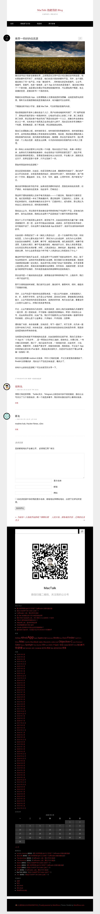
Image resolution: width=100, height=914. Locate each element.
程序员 (44, 648)
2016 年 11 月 (21, 730)
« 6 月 (17, 847)
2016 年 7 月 (21, 732)
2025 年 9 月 (21, 666)
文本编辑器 (38, 648)
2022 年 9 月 (21, 690)
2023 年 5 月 (21, 687)
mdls (56, 642)
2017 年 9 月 (21, 725)
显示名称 (57, 481)
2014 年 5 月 (21, 768)
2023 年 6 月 (21, 685)
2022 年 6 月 (21, 695)
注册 (18, 881)
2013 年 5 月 (21, 796)
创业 (62, 645)
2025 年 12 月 (21, 661)
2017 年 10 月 (21, 723)
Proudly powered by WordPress (49, 905)
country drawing (22, 853)
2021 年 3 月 (21, 709)
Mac (22, 641)
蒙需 (18, 870)
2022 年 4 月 (21, 699)
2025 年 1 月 (21, 673)
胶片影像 (52, 24)
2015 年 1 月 (21, 751)
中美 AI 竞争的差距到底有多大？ (27, 620)
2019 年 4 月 (21, 716)
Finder (71, 637)
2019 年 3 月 (21, 718)
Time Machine (37, 645)
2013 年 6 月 (21, 794)
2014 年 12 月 (21, 754)
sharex (19, 863)
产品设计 (56, 645)
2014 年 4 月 (21, 770)
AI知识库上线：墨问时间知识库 (27, 622)
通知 (52, 648)
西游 (48, 648)
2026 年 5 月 (21, 657)
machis (27, 642)
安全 (75, 645)
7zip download (21, 858)
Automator (50, 638)
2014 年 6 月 (21, 765)
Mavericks (47, 642)
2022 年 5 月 (21, 697)
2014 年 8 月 (21, 763)
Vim (43, 645)
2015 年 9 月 (21, 742)
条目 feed (20, 885)
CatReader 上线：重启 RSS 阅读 (27, 613)
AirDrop (17, 638)
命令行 (71, 645)
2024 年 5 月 (21, 680)
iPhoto (17, 642)
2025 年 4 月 (21, 671)
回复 (16, 403)
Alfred (24, 637)
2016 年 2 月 (21, 735)
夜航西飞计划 (25, 24)
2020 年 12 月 (21, 711)
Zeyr (18, 874)
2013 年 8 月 (21, 789)
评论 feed (20, 888)
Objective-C (66, 641)
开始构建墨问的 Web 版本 (25, 625)
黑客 (64, 648)
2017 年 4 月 (21, 728)
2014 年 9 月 (21, 761)
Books (56, 638)
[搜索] (82, 531)
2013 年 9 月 (21, 787)
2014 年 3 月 (21, 773)
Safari (17, 645)
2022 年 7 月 (21, 692)
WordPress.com (79, 905)
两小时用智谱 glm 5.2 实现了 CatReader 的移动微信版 (34, 608)
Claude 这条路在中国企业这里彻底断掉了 (30, 627)
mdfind (53, 642)
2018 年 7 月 (21, 721)
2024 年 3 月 (21, 683)
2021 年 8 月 (21, 704)
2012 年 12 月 (21, 808)
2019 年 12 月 (21, 714)
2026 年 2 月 (21, 659)
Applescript (42, 638)
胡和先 (18, 386)
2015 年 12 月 (21, 739)
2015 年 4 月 (21, 749)
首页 (12, 24)
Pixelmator (79, 642)
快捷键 (18, 647)
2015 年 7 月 (21, 747)
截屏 (24, 648)
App (30, 637)
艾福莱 (19, 867)
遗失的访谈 (58, 648)
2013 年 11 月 (21, 782)
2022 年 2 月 (21, 702)
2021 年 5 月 (21, 706)
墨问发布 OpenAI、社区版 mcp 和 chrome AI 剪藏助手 (34, 630)
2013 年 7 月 (21, 791)
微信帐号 (81, 645)
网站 (56, 493)
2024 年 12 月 (21, 676)
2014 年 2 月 (21, 775)
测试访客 (20, 856)
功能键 (66, 645)
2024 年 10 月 (21, 678)
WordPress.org (22, 890)
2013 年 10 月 (21, 784)
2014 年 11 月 (21, 756)
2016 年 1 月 (21, 737)
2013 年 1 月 (21, 806)
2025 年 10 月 (21, 664)
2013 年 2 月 (21, 803)
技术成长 (28, 648)
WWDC (50, 645)
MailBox (41, 642)
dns (61, 638)
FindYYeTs (78, 638)
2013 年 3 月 (21, 801)
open (74, 642)
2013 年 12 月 (21, 780)
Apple (35, 638)
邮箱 (56, 487)
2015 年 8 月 (21, 744)
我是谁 (39, 24)
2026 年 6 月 (21, 654)
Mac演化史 (34, 642)
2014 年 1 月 (21, 777)
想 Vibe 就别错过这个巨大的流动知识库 (29, 615)
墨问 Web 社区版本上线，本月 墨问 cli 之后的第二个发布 (35, 618)
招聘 (33, 648)
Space (23, 645)
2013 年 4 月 (21, 799)
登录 (18, 883)
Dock (64, 638)
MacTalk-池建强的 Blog (50, 10)
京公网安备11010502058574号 (27, 905)
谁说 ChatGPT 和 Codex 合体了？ (28, 611)
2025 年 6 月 (21, 668)
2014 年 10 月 (21, 758)
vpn (47, 645)
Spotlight (29, 645)
